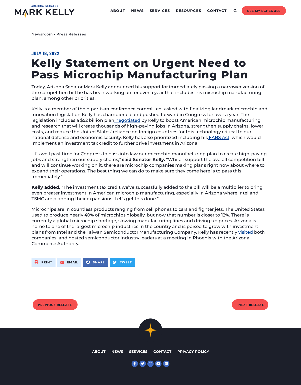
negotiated (127, 120)
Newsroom (42, 34)
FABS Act (218, 137)
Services (160, 11)
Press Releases (71, 34)
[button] (235, 10)
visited (245, 232)
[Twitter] (142, 364)
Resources (188, 11)
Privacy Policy (193, 352)
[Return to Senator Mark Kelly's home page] (44, 16)
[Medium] (166, 364)
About (117, 11)
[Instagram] (150, 364)
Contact (217, 11)
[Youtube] (158, 364)
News (137, 11)
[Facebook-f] (135, 364)
